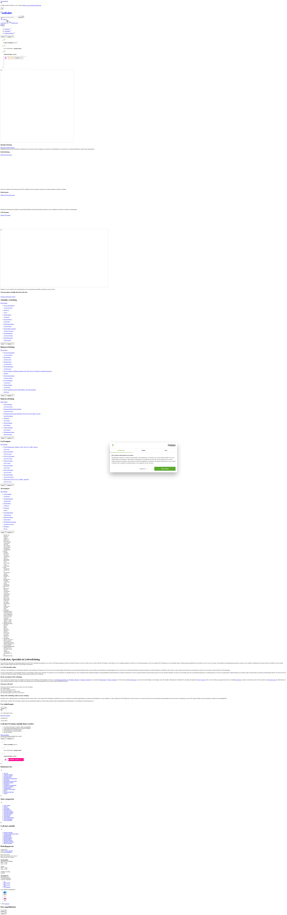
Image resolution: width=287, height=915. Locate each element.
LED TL (6, 806)
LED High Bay (7, 815)
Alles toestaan (165, 468)
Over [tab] (166, 450)
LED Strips (6, 808)
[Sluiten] (2, 8)
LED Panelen (7, 816)
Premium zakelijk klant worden (11, 833)
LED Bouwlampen (8, 813)
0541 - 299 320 (9, 850)
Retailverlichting (7, 839)
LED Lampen (7, 805)
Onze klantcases (7, 777)
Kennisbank (6, 780)
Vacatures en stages (8, 774)
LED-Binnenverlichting (60, 679)
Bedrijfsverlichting (9, 33)
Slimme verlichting (112, 679)
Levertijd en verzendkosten (10, 785)
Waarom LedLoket (8, 832)
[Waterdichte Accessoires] (10, 442)
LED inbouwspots (271, 679)
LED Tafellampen (8, 820)
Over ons (6, 773)
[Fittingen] (6, 446)
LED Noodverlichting (9, 817)
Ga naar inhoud (4, 1)
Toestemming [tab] (121, 450)
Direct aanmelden (5, 735)
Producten (7, 29)
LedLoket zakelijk (8, 776)
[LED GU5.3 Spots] (16, 399)
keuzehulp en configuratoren (10, 778)
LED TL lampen (201, 679)
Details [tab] (143, 450)
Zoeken (2, 17)
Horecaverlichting (8, 843)
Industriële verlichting (9, 841)
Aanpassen (142, 468)
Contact (5, 793)
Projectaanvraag (7, 836)
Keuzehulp (7, 31)
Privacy (5, 790)
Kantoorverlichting (8, 840)
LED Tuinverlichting (8, 812)
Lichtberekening (7, 835)
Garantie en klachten (8, 786)
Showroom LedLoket (9, 792)
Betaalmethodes (7, 788)
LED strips (238, 679)
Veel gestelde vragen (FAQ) (10, 781)
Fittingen (5, 528)
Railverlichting (102, 679)
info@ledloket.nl (8, 852)
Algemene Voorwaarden (9, 789)
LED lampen (133, 679)
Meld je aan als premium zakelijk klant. (32, 5)
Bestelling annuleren (8, 782)
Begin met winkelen (5, 715)
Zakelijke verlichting (85, 679)
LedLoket (6, 903)
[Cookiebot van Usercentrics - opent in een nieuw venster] (168, 445)
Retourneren (6, 784)
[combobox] (11, 17)
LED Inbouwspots (8, 811)
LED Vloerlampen (8, 819)
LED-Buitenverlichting (73, 679)
